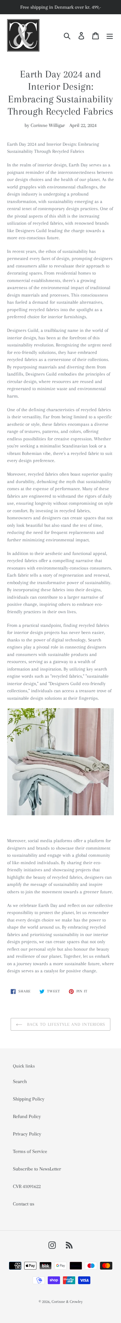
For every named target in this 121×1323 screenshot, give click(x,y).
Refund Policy (27, 1116)
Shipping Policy (29, 1099)
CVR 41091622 (27, 1186)
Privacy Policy (27, 1134)
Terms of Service (30, 1151)
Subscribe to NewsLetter (37, 1169)
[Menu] (110, 35)
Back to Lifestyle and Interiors (65, 1024)
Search (20, 1081)
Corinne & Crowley (67, 1301)
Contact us (23, 1204)
